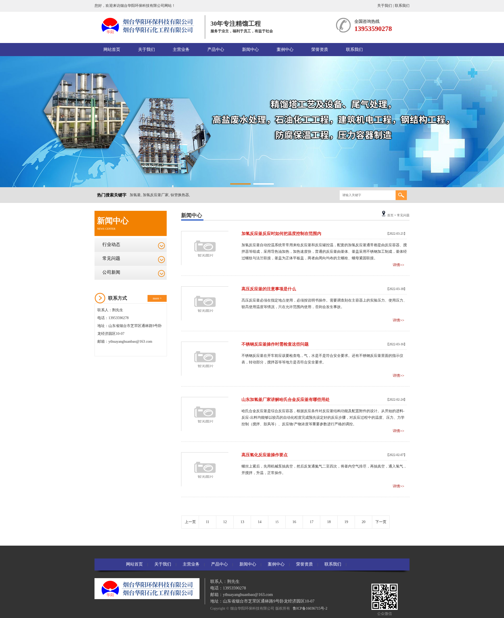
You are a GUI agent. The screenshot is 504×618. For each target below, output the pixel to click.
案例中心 (285, 49)
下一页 (380, 522)
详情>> (398, 265)
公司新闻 (111, 272)
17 (311, 522)
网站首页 (111, 49)
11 (207, 522)
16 (294, 522)
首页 (390, 215)
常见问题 (111, 258)
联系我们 (402, 6)
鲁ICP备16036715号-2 (310, 608)
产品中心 (215, 49)
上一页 (190, 522)
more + (157, 298)
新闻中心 (250, 49)
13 (242, 522)
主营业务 (181, 49)
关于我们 (384, 6)
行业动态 (111, 244)
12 (225, 522)
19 (346, 522)
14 (259, 522)
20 (363, 522)
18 (329, 522)
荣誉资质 (319, 49)
